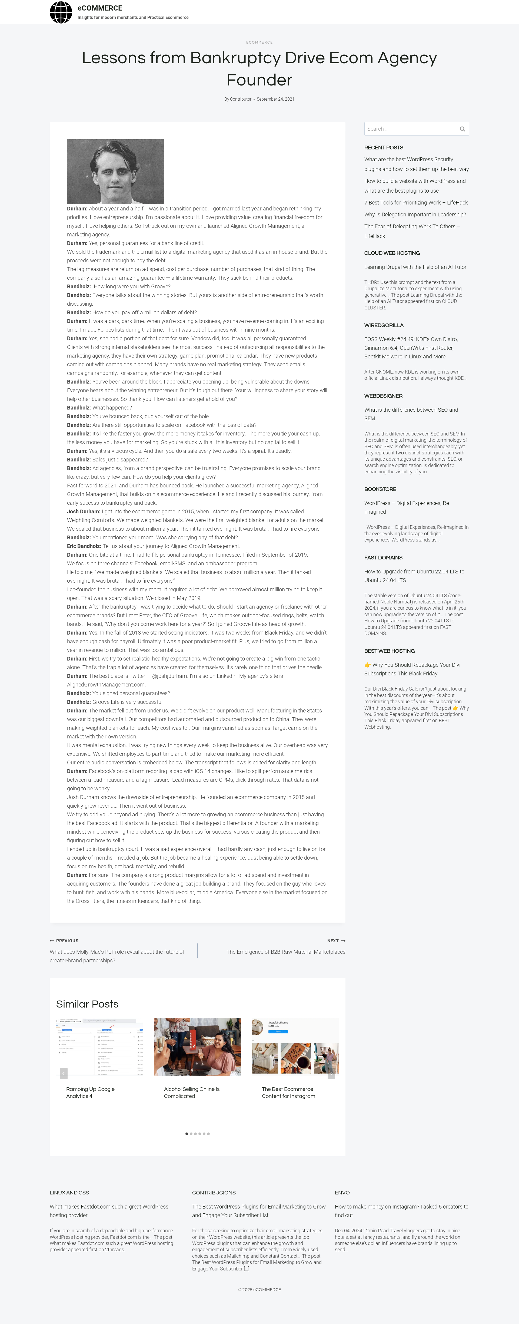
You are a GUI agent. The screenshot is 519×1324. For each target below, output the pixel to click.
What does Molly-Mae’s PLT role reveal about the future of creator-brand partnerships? (117, 951)
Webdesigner (383, 396)
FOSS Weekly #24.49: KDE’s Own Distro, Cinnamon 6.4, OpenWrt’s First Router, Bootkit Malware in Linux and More (411, 348)
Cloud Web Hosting (392, 253)
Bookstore (380, 489)
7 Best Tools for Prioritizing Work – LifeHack (416, 202)
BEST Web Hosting (389, 651)
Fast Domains (383, 557)
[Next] (331, 1073)
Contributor (240, 99)
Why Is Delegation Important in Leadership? (415, 214)
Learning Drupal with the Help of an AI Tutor (415, 267)
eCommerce (259, 42)
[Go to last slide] (64, 1073)
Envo (342, 1193)
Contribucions (214, 1193)
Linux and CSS (69, 1193)
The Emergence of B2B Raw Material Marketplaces (286, 946)
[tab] (186, 1134)
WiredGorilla (384, 325)
